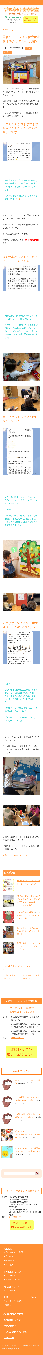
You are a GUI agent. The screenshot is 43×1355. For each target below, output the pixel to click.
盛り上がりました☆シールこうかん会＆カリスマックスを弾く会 (27, 1134)
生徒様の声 (10, 1261)
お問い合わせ (10, 1326)
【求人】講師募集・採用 (15, 1332)
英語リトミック (12, 1305)
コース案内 (10, 1275)
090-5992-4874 (17, 1038)
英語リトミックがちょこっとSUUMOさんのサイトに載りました (28, 931)
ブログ (28, 48)
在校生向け (9, 1337)
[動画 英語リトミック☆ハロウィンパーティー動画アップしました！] (8, 952)
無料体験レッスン (12, 1320)
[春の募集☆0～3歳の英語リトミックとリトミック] (8, 890)
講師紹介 (9, 1256)
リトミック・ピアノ (14, 1301)
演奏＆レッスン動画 (14, 1252)
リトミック (7, 52)
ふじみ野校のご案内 (13, 1314)
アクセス (9, 1265)
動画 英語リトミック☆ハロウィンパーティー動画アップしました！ (28, 946)
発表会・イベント (13, 1280)
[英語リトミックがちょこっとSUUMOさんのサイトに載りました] (8, 937)
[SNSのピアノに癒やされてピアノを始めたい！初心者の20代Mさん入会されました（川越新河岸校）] (8, 905)
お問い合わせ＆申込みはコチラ (16, 855)
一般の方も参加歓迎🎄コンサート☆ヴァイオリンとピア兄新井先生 (28, 915)
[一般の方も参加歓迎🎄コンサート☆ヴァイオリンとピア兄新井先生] (8, 921)
